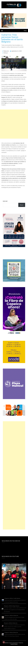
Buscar (5, 201)
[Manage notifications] (4, 642)
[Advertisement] (14, 124)
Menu (25, 30)
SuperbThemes (14, 644)
